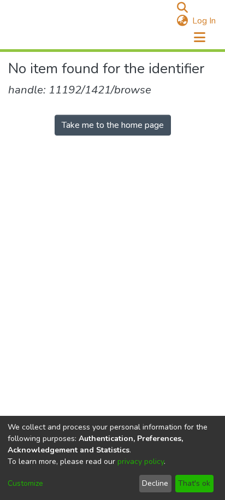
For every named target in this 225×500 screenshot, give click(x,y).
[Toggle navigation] (199, 37)
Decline (155, 483)
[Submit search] (182, 7)
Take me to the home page (113, 125)
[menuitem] (182, 20)
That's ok (194, 483)
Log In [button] (204, 21)
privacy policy (140, 461)
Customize (25, 483)
